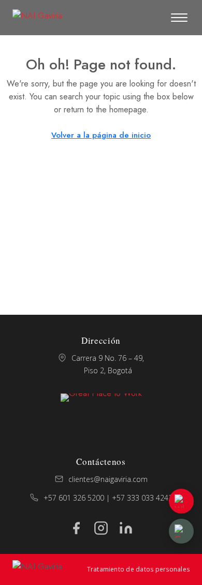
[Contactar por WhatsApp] (181, 501)
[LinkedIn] (126, 528)
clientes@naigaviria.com (108, 479)
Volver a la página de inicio (101, 135)
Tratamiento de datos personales (138, 569)
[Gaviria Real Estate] (181, 531)
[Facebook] (76, 528)
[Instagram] (101, 528)
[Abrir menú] (179, 17)
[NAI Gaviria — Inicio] (37, 17)
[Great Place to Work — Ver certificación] (101, 416)
